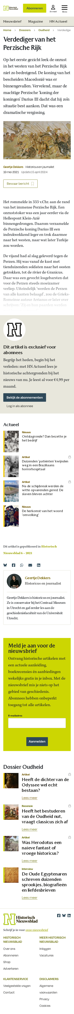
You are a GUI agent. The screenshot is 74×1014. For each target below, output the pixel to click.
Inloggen (45, 948)
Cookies (44, 1005)
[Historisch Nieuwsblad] (10, 8)
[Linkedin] (38, 565)
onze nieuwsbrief (36, 930)
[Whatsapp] (21, 565)
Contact (9, 992)
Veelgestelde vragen (17, 985)
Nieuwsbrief (12, 21)
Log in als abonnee (20, 406)
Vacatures (46, 955)
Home (7, 30)
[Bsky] (64, 915)
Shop (6, 962)
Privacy (44, 999)
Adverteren (10, 968)
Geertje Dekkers (13, 167)
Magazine (35, 21)
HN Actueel (58, 21)
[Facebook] (13, 565)
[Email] (30, 565)
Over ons (9, 948)
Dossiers (25, 30)
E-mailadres (15, 715)
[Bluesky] (5, 565)
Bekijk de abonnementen (25, 397)
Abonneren (35, 8)
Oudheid (44, 30)
